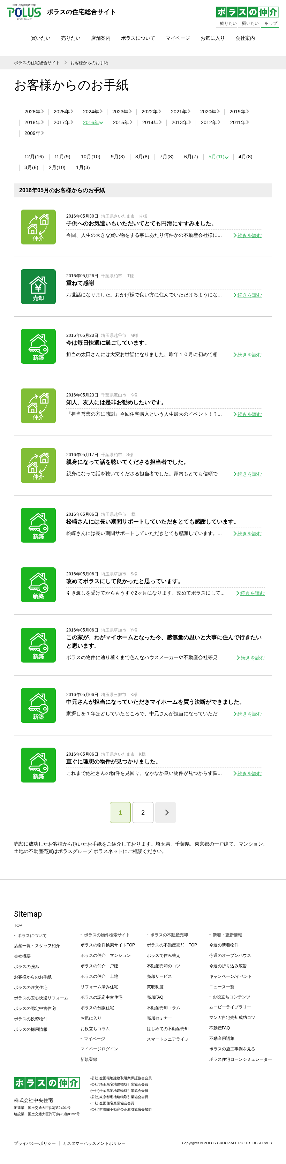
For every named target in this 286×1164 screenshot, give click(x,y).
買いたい (41, 38)
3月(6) (31, 167)
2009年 (32, 133)
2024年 (91, 111)
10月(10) (90, 156)
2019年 (237, 111)
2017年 (62, 122)
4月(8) (246, 156)
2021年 (179, 111)
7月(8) (167, 156)
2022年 (150, 111)
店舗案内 (101, 38)
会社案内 (245, 38)
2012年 (209, 122)
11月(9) (62, 156)
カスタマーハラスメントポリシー (94, 1143)
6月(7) (191, 156)
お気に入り (213, 38)
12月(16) (34, 156)
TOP (18, 925)
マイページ (178, 38)
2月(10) (57, 167)
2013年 (180, 122)
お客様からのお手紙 (89, 62)
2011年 (238, 122)
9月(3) (118, 156)
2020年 (208, 111)
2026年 (32, 111)
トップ (271, 23)
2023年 (120, 111)
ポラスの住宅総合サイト (37, 62)
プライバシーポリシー (35, 1143)
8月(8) (142, 156)
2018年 (32, 122)
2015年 (121, 122)
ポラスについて (138, 38)
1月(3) (83, 167)
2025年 (62, 111)
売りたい (71, 38)
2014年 (150, 122)
